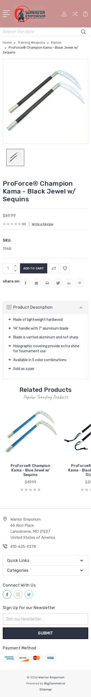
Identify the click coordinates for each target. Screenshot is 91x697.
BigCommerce (54, 683)
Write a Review (42, 224)
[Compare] (75, 15)
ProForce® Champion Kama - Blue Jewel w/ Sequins (30, 470)
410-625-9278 (23, 546)
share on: (11, 281)
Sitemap (45, 689)
